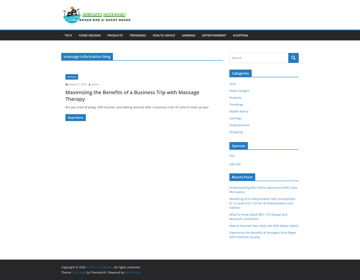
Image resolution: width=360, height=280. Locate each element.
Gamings (188, 35)
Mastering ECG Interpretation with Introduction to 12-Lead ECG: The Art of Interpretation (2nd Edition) (262, 203)
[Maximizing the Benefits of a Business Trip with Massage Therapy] (142, 71)
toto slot (235, 164)
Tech (68, 35)
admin (95, 84)
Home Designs (90, 35)
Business (71, 76)
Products (115, 35)
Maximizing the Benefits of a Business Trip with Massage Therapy (132, 95)
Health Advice (164, 35)
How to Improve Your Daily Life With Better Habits (264, 226)
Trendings (138, 35)
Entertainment (214, 35)
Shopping (240, 35)
